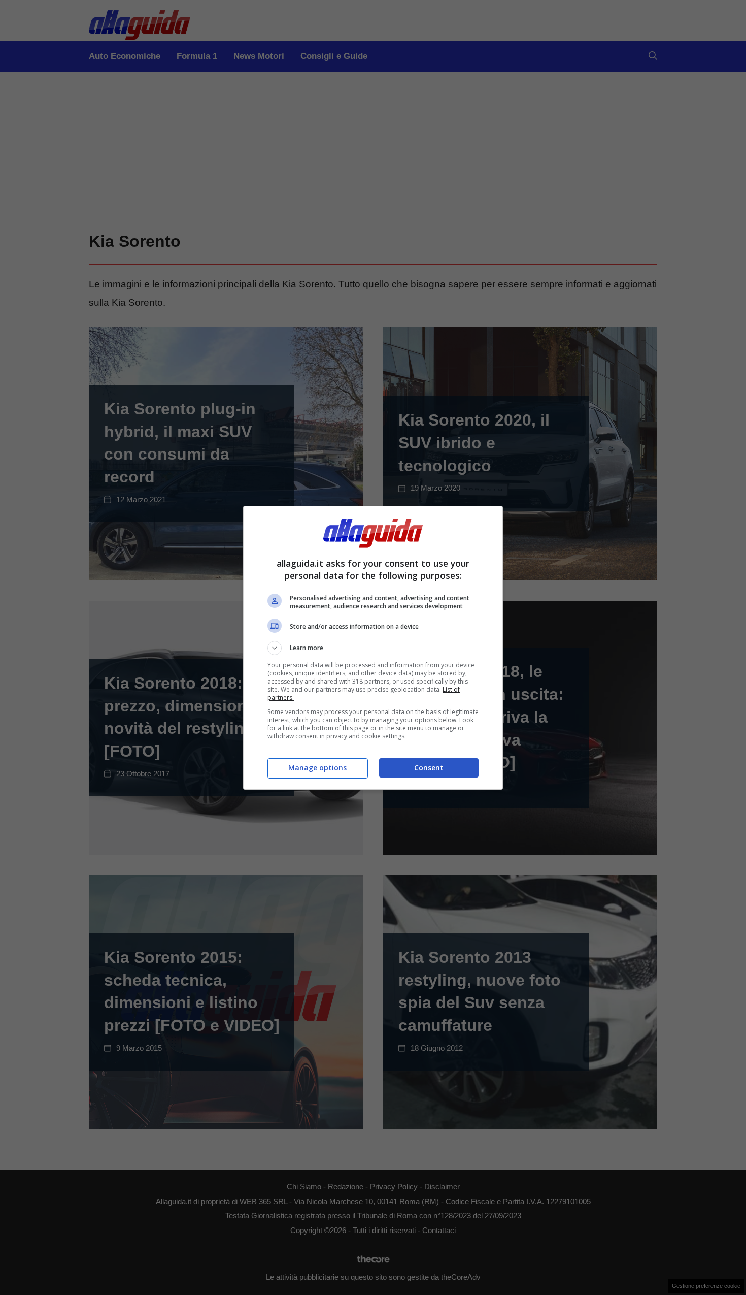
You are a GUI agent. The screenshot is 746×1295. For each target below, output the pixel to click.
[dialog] (373, 648)
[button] (373, 648)
